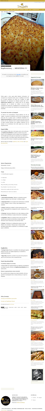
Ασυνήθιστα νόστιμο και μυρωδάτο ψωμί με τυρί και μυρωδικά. (36, 122)
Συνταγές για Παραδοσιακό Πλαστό (8, 301)
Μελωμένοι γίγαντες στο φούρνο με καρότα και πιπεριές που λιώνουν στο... (37, 328)
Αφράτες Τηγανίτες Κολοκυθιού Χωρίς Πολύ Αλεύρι (37, 307)
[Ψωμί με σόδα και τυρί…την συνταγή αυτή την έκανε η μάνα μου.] (37, 99)
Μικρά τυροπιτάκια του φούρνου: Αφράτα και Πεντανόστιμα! (35, 156)
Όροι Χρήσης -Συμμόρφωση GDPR (18, 408)
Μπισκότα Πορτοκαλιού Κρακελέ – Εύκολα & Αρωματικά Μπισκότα (37, 168)
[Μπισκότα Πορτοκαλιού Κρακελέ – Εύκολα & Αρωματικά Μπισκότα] (37, 174)
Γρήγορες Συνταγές (11, 307)
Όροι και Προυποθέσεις (6, 408)
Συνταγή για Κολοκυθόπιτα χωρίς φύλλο (9, 298)
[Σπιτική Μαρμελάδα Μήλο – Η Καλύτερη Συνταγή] (37, 274)
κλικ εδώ (19, 74)
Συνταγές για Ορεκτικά (34, 320)
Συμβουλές (15, 141)
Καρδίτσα (15, 307)
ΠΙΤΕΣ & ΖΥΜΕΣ (16, 9)
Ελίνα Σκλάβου (33, 200)
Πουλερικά (32, 240)
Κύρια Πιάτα (6, 11)
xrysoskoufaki (6, 307)
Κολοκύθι (19, 307)
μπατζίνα (22, 307)
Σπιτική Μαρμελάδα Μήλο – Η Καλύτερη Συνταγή (36, 267)
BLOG (30, 9)
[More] (22, 314)
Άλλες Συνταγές (20, 141)
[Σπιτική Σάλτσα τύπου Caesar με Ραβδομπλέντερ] (37, 215)
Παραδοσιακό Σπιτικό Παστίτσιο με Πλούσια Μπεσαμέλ (37, 188)
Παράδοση (25, 307)
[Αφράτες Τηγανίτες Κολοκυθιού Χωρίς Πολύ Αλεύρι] (37, 314)
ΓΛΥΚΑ (12, 9)
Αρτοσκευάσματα (33, 180)
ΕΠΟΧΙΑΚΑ (26, 9)
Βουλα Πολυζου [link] (11, 304)
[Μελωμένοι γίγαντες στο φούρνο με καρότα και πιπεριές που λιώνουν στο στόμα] (37, 335)
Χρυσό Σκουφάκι (4, 410)
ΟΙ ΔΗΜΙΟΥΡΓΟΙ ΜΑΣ (35, 9)
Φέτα (7, 308)
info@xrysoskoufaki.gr (21, 402)
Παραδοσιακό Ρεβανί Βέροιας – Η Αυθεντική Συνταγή (37, 287)
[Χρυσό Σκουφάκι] (22, 5)
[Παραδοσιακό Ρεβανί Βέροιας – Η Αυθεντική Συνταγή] (37, 294)
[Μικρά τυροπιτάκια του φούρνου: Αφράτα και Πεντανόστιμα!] (37, 149)
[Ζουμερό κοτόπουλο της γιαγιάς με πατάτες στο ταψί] (37, 355)
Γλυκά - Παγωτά (33, 300)
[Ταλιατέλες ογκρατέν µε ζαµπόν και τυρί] (37, 133)
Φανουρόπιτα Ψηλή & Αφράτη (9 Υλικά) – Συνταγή (37, 89)
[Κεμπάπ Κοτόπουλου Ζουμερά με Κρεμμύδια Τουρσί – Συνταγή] (37, 235)
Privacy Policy (28, 408)
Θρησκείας (32, 86)
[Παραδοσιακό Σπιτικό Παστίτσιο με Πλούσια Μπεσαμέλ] (37, 195)
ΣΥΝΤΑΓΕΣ (7, 9)
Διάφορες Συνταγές (33, 120)
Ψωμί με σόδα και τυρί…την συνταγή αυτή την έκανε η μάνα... (37, 106)
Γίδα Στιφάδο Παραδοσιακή (36, 247)
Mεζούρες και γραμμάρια (37, 408)
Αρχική (2, 11)
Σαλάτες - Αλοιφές (33, 220)
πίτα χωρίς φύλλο (3, 308)
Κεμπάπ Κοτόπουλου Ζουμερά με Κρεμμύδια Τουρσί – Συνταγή (37, 228)
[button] (43, 9)
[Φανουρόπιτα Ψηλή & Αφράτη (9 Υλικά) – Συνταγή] (37, 82)
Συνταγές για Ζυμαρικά (34, 137)
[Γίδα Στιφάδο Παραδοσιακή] (37, 254)
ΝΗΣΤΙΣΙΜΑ (22, 9)
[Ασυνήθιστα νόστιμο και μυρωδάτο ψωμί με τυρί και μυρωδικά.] (37, 116)
